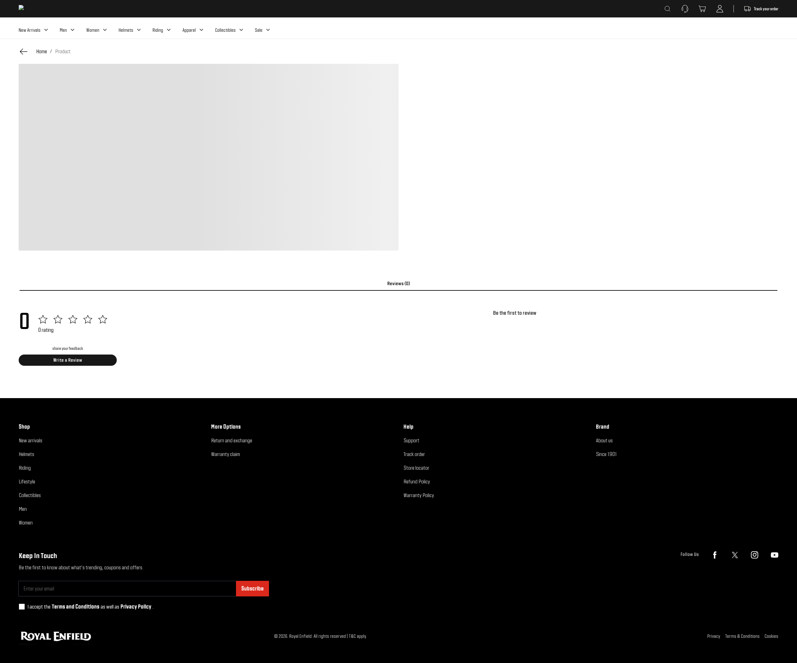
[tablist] (398, 283)
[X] (734, 555)
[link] (63, 51)
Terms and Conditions (75, 606)
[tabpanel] (398, 340)
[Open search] (667, 8)
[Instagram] (754, 555)
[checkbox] (22, 607)
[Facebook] (715, 555)
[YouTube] (774, 555)
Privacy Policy (135, 606)
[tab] (398, 283)
